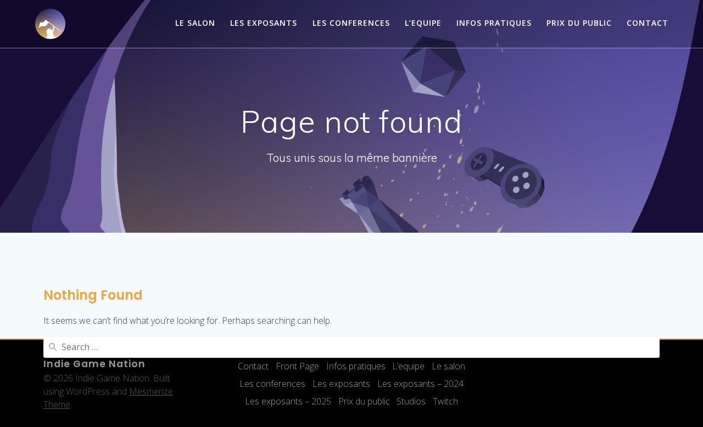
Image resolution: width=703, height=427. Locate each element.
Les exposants (263, 23)
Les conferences (351, 23)
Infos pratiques (494, 23)
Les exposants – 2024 (420, 384)
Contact (647, 23)
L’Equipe (423, 23)
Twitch (445, 401)
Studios (411, 401)
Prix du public (579, 23)
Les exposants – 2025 (288, 401)
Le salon (195, 23)
